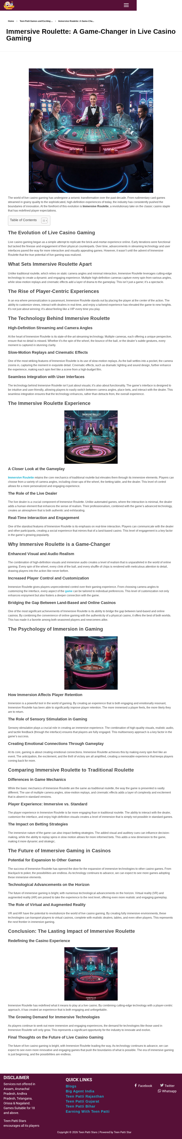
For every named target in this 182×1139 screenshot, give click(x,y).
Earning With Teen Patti (88, 1111)
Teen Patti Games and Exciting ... (36, 21)
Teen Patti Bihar (80, 1106)
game (69, 591)
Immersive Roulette (21, 477)
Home (11, 21)
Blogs (71, 1086)
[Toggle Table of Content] (43, 221)
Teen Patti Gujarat (82, 1101)
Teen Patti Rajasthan (85, 1096)
